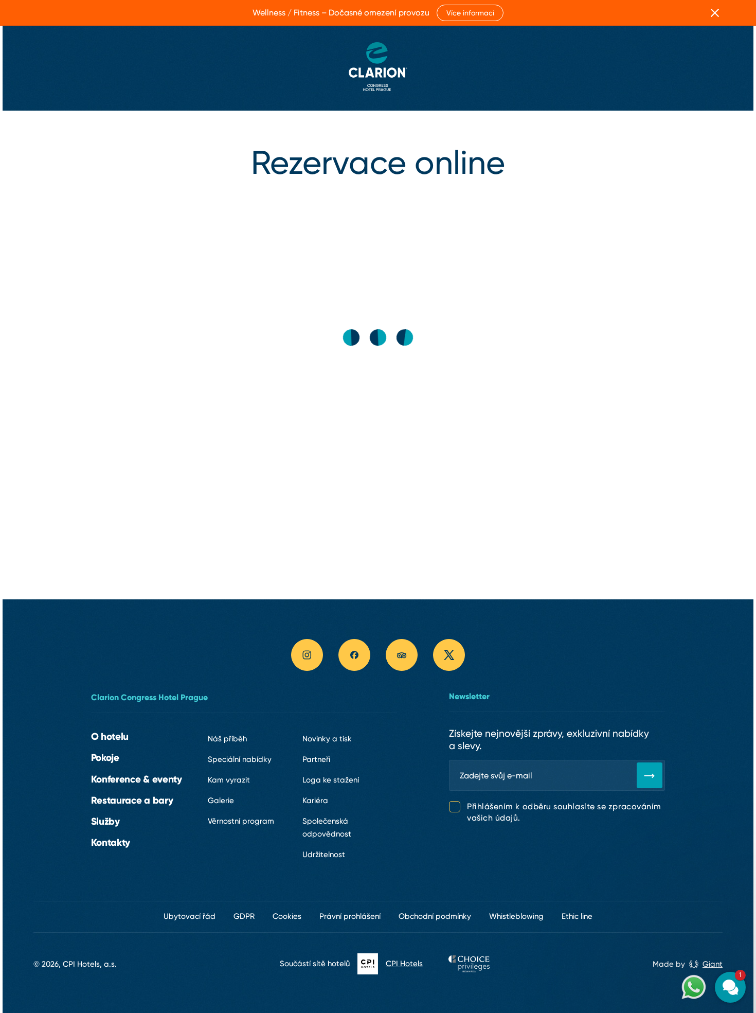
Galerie (221, 800)
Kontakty (111, 842)
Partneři (316, 759)
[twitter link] (449, 655)
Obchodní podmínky (435, 916)
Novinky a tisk (327, 738)
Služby (105, 821)
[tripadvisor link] (402, 655)
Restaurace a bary (132, 800)
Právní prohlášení (350, 916)
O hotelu (110, 736)
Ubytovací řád (189, 916)
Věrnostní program (241, 821)
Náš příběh (227, 738)
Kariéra (315, 800)
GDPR (244, 916)
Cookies (287, 916)
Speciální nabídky (240, 759)
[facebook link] (354, 655)
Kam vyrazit (229, 780)
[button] (668, 880)
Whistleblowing (516, 916)
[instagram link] (307, 655)
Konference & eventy (136, 779)
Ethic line (577, 916)
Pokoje (105, 757)
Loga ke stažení (330, 780)
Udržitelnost (323, 854)
